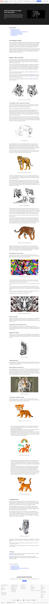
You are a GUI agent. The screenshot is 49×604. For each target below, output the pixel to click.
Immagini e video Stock (3, 593)
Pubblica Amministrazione (23, 588)
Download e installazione (33, 587)
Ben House (11, 556)
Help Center (32, 586)
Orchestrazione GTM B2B (13, 590)
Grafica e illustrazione (3, 588)
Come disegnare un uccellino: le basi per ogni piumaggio (20, 568)
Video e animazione (3, 589)
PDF (1, 590)
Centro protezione (42, 594)
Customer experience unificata (14, 588)
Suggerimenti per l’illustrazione (27, 1)
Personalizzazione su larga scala (14, 586)
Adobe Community (32, 588)
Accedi (46, 1)
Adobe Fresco (32, 74)
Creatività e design (6, 1)
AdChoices (47, 602)
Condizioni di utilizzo (30, 602)
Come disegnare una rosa (15, 569)
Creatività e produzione (13, 589)
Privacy (26, 602)
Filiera (41, 593)
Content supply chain (13, 587)
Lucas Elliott (11, 553)
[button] (44, 1)
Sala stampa (42, 590)
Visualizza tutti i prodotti (3, 594)
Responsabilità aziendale (43, 591)
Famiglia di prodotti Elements (4, 592)
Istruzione (22, 586)
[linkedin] (11, 602)
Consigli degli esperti (14, 35)
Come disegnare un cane (14, 565)
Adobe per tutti (42, 596)
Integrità (41, 595)
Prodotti (15, 1)
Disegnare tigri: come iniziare (15, 30)
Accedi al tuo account (43, 586)
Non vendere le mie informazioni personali (41, 602)
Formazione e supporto (20, 1)
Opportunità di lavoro (43, 588)
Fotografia (2, 587)
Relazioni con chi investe (43, 592)
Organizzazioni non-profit (23, 587)
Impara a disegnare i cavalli (15, 566)
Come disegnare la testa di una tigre (16, 32)
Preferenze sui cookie (34, 602)
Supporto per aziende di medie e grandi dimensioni (34, 590)
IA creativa (2, 586)
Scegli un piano (39, 1)
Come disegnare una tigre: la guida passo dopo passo (19, 31)
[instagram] (8, 602)
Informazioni (42, 587)
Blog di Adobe (42, 597)
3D (1, 591)
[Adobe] (1, 1)
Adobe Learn (32, 589)
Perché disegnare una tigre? (15, 29)
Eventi (41, 589)
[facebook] (7, 602)
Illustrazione (11, 1)
